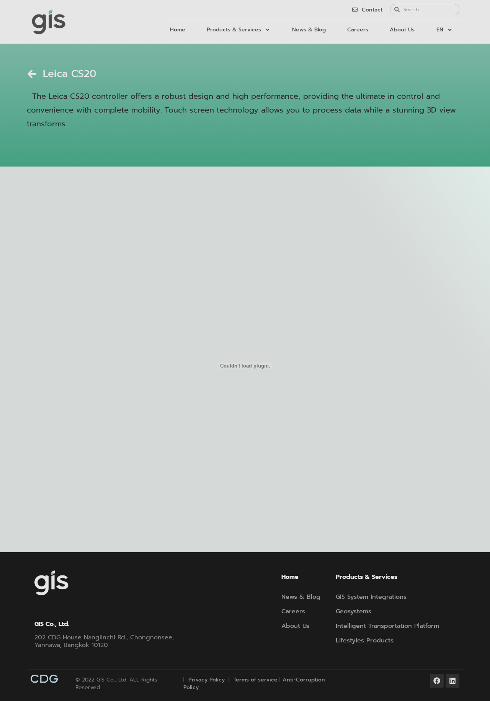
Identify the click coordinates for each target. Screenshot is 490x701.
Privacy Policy (205, 680)
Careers (357, 30)
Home (177, 30)
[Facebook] (437, 681)
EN (439, 30)
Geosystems (353, 611)
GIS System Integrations (371, 596)
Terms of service (256, 680)
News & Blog (309, 30)
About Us (402, 30)
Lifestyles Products (365, 640)
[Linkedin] (452, 681)
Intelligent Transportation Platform (387, 626)
